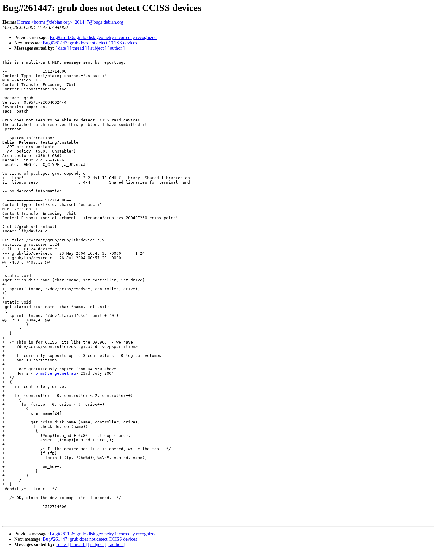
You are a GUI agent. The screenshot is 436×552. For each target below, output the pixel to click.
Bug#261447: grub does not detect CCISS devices (90, 42)
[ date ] (62, 48)
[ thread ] (78, 48)
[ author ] (116, 48)
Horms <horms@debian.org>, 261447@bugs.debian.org (70, 22)
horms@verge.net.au (54, 373)
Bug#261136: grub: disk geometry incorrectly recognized (103, 37)
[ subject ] (97, 48)
